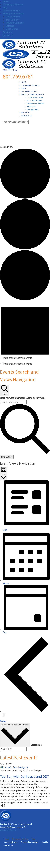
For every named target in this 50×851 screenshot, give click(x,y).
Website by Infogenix (8, 830)
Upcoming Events (11, 10)
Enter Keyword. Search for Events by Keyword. (22, 398)
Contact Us (8, 35)
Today (3, 721)
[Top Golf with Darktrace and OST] (14, 767)
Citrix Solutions (13, 16)
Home (6, 1)
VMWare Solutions (15, 23)
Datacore (10, 26)
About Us (7, 32)
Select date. (36, 745)
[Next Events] (4, 715)
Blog (5, 7)
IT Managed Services (13, 4)
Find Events (6, 456)
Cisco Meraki (12, 29)
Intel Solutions (13, 19)
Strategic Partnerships (14, 13)
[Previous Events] (26, 711)
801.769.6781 (18, 77)
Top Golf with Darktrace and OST (24, 777)
